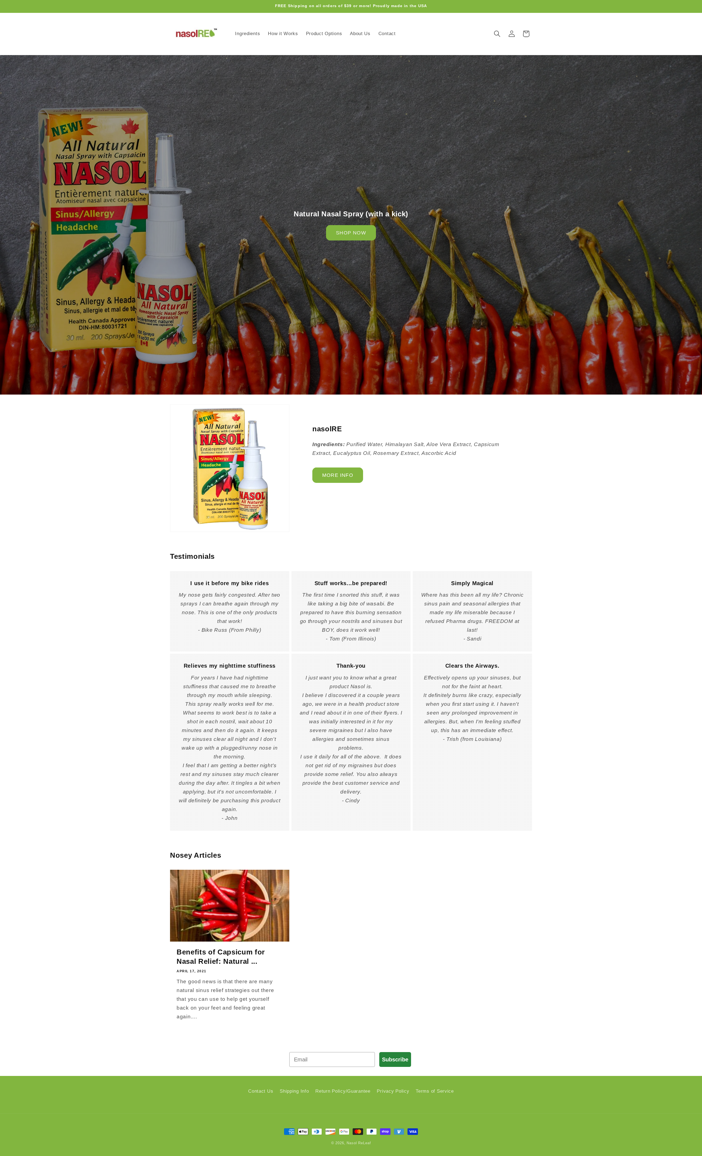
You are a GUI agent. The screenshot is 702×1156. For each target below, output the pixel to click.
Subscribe (395, 1059)
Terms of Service (435, 1091)
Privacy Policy (393, 1091)
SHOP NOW (351, 233)
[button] (497, 34)
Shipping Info (294, 1091)
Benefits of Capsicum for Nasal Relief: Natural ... (221, 956)
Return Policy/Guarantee (342, 1091)
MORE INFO (337, 475)
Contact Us (260, 1091)
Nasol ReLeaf (359, 1143)
